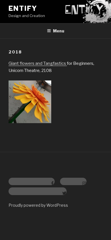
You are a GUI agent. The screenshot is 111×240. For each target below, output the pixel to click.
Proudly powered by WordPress (38, 205)
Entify (23, 8)
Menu (58, 30)
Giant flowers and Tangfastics (38, 63)
